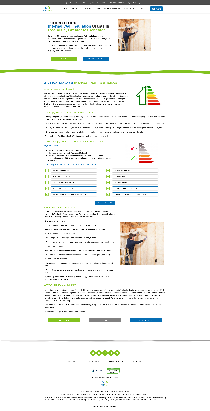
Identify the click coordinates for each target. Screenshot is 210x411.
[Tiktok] (111, 353)
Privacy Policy (70, 361)
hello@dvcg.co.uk (138, 3)
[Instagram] (105, 353)
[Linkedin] (117, 353)
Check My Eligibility (99, 3)
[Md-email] (93, 353)
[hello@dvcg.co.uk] (129, 3)
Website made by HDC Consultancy (105, 406)
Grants (88, 9)
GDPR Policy (93, 361)
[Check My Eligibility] (90, 3)
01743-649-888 (118, 3)
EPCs (98, 9)
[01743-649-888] (111, 3)
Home (65, 9)
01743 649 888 (139, 361)
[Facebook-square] (99, 353)
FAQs (141, 9)
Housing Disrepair (112, 9)
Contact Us (129, 9)
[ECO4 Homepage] (142, 35)
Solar (74, 9)
